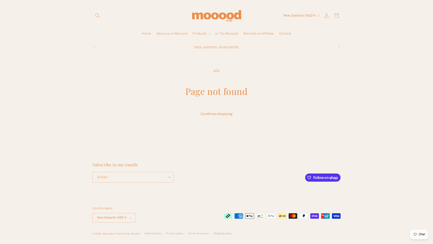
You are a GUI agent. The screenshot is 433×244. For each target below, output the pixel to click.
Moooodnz (109, 233)
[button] (97, 16)
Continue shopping (217, 114)
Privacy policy (175, 233)
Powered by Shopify (128, 233)
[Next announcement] (339, 47)
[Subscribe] (168, 177)
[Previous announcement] (94, 47)
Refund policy (153, 233)
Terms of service (198, 233)
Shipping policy (222, 233)
